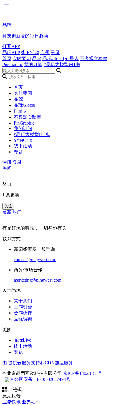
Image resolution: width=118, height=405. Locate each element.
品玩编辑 (23, 318)
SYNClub (23, 140)
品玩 (6, 25)
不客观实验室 (93, 58)
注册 (6, 162)
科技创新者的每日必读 (25, 35)
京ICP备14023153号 (82, 373)
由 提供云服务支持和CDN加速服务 (37, 362)
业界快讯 (11, 401)
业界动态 (31, 401)
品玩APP (11, 52)
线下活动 (30, 52)
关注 (8, 206)
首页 (6, 58)
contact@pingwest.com (35, 259)
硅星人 (72, 58)
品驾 (36, 58)
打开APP (11, 46)
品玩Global (53, 58)
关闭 (6, 168)
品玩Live (22, 340)
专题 (45, 52)
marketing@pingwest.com (37, 280)
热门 (17, 212)
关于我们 (23, 300)
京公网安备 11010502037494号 (40, 379)
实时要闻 (22, 58)
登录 (55, 52)
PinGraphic (12, 64)
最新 (6, 212)
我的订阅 (33, 64)
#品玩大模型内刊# (62, 64)
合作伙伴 (23, 312)
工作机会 (23, 306)
